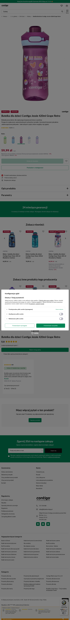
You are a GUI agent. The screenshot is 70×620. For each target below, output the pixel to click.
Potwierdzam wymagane (19, 325)
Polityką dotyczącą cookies (46, 300)
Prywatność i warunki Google (36, 304)
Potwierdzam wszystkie (51, 325)
